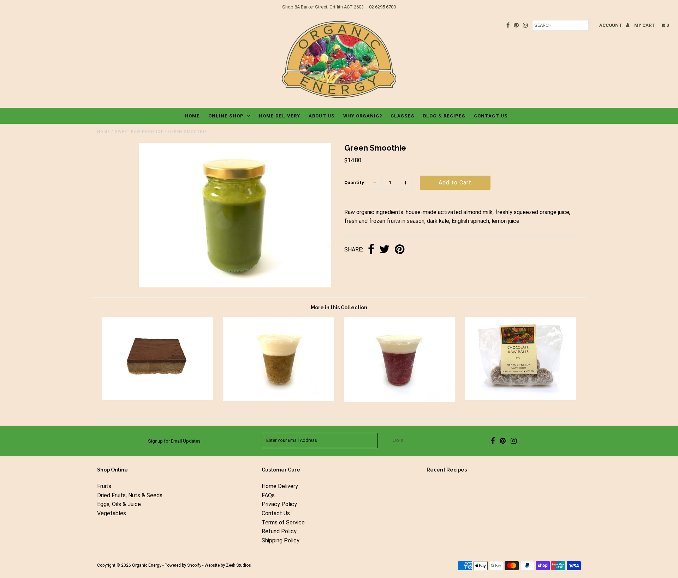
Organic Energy (146, 565)
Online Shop (226, 115)
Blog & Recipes (444, 115)
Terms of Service (283, 522)
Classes (403, 115)
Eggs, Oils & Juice (119, 504)
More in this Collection (339, 307)
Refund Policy (279, 531)
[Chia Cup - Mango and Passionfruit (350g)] (278, 399)
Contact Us (491, 115)
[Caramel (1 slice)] (157, 398)
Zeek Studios (238, 565)
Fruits (104, 486)
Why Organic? (362, 115)
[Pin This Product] (399, 250)
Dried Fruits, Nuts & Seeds (129, 495)
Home (192, 115)
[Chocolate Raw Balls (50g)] (520, 398)
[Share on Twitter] (384, 250)
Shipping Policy (280, 540)
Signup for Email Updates (174, 441)
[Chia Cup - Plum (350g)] (399, 399)
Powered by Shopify (183, 565)
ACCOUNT (611, 25)
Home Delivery (279, 115)
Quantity (354, 182)
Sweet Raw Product (139, 131)
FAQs (268, 495)
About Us (322, 115)
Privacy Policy (279, 504)
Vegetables (111, 513)
